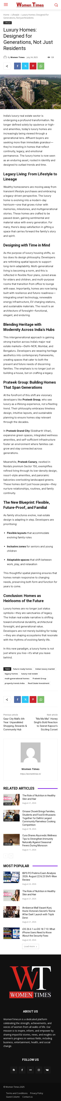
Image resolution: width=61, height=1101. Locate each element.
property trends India (15, 683)
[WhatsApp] (40, 66)
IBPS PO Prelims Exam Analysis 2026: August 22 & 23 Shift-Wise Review (39, 876)
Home (6, 14)
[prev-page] (5, 856)
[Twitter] (25, 66)
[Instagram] (39, 1070)
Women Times (18, 57)
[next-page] (11, 856)
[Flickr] (30, 1070)
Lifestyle (15, 14)
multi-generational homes (17, 678)
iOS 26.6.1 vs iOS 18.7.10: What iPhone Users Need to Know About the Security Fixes (38, 932)
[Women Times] (5, 57)
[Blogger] (14, 1070)
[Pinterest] (33, 66)
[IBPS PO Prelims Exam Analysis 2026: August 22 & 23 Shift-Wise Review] (11, 877)
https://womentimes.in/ (30, 774)
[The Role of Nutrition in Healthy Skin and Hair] (11, 799)
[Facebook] (17, 66)
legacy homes (11, 673)
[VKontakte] (47, 1070)
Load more (29, 946)
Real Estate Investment (38, 683)
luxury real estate (29, 673)
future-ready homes (22, 669)
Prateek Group (39, 678)
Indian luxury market (45, 669)
